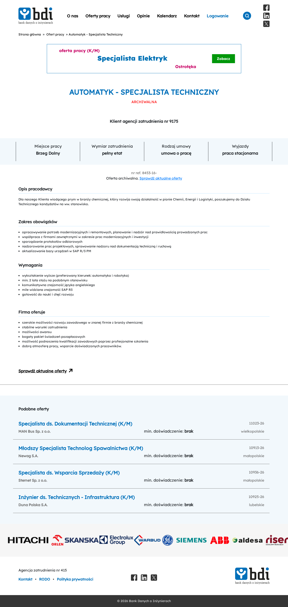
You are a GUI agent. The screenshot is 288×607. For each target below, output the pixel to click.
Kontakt (192, 15)
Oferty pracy (98, 15)
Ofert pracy (55, 34)
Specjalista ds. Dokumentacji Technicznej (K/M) (75, 423)
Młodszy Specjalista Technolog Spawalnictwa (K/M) (80, 448)
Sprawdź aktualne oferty (161, 178)
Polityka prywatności (75, 579)
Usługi (123, 15)
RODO (45, 579)
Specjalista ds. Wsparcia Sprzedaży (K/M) (69, 472)
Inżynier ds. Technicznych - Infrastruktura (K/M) (76, 497)
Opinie (143, 15)
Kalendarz (167, 15)
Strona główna (29, 34)
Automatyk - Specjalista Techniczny (96, 34)
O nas (72, 15)
